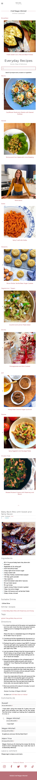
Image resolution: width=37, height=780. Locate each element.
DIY (2, 373)
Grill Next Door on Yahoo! (19, 694)
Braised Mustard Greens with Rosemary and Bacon (20, 493)
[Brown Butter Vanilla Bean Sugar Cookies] (20, 265)
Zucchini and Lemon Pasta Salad (19, 325)
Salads (3, 121)
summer (19, 618)
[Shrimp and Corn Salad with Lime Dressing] (20, 139)
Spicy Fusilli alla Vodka (20, 240)
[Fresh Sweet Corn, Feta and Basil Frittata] (20, 36)
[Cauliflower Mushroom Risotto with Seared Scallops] (20, 94)
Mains (3, 76)
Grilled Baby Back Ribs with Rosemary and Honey (18, 611)
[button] (2, 3)
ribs (15, 618)
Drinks (3, 330)
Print (12, 516)
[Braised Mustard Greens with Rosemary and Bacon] (20, 474)
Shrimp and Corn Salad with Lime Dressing (20, 157)
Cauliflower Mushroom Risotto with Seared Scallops (19, 113)
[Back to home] (18, 3)
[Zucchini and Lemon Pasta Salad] (20, 306)
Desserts (4, 247)
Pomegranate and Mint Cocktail (20, 366)
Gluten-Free (5, 456)
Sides (3, 203)
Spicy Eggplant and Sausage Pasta (20, 451)
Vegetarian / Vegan (8, 288)
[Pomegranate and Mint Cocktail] (20, 348)
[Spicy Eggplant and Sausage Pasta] (20, 432)
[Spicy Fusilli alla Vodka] (20, 221)
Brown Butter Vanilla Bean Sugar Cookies (20, 283)
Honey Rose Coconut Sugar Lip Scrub (20, 409)
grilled (11, 618)
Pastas (3, 414)
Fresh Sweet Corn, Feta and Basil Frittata (20, 54)
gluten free (4, 618)
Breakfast (4, 18)
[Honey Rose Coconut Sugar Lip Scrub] (20, 391)
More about (18, 200)
